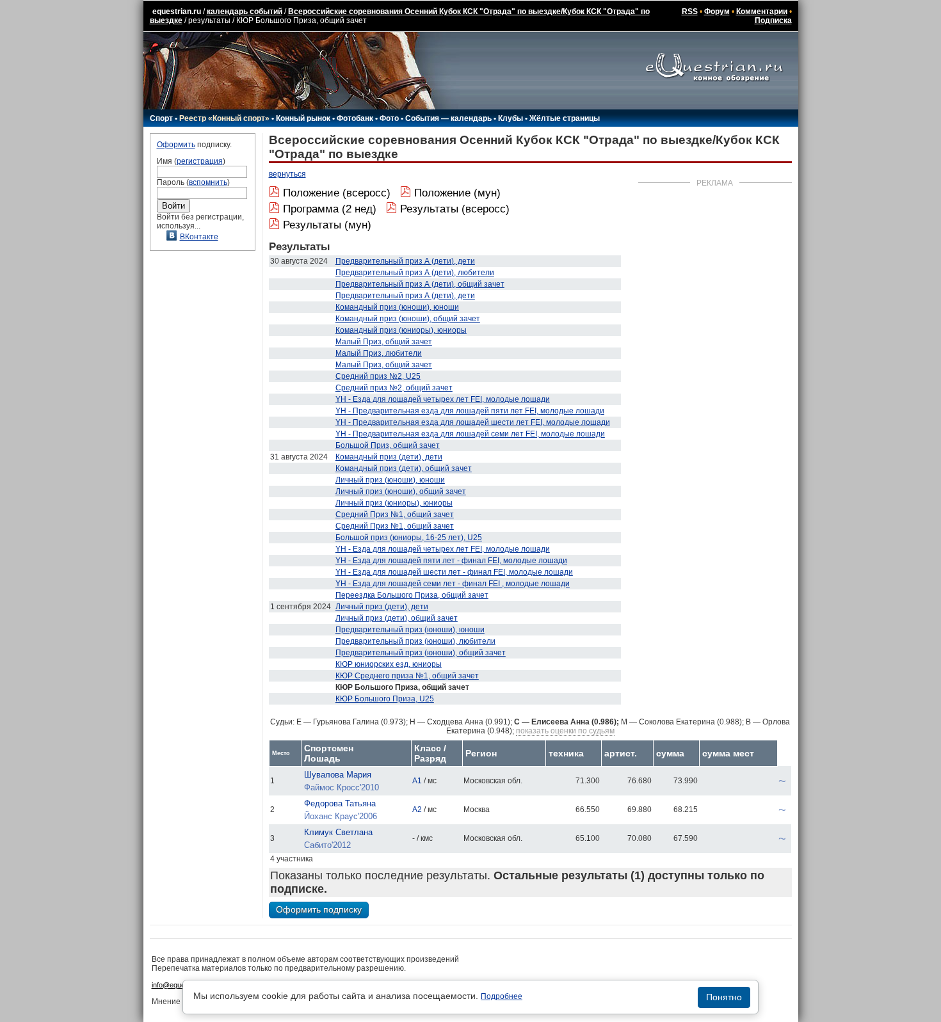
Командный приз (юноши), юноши (397, 307)
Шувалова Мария (337, 774)
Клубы (510, 118)
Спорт (161, 118)
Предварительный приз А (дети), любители (414, 272)
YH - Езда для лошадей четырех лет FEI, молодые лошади (442, 399)
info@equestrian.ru (181, 985)
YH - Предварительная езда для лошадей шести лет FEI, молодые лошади (472, 422)
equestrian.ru (176, 11)
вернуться (287, 174)
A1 (417, 780)
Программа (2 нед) (329, 209)
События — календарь (448, 118)
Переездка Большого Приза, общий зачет (411, 595)
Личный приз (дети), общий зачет (396, 618)
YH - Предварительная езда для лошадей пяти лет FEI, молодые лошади (469, 410)
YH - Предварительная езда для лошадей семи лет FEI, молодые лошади (470, 433)
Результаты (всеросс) (455, 209)
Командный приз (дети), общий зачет (403, 468)
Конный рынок (303, 118)
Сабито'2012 (327, 845)
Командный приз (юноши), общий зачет (407, 318)
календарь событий (244, 11)
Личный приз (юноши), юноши (390, 479)
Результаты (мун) (327, 225)
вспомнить (208, 182)
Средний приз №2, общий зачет (394, 387)
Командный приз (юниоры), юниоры (401, 330)
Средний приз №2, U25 (378, 376)
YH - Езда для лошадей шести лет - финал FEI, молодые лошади (454, 572)
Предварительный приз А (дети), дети (405, 261)
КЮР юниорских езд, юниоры (388, 664)
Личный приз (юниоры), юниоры (394, 503)
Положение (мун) (457, 193)
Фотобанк (355, 118)
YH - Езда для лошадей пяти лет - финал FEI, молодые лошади (451, 560)
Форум (717, 11)
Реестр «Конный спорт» (224, 118)
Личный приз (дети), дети (381, 606)
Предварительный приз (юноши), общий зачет (420, 652)
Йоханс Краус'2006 (340, 816)
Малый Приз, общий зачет (383, 341)
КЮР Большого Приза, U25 (384, 698)
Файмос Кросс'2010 (341, 787)
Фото (389, 118)
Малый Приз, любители (378, 353)
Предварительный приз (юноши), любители (415, 641)
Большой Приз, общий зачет (387, 445)
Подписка (773, 20)
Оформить (176, 144)
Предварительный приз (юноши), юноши (410, 629)
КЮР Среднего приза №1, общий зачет (407, 675)
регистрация (200, 161)
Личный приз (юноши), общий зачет (400, 491)
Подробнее (501, 996)
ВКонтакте (199, 236)
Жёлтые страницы (564, 118)
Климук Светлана (338, 832)
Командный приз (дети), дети (388, 456)
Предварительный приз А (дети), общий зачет (419, 284)
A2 (417, 809)
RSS (690, 11)
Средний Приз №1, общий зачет (394, 514)
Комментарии (761, 11)
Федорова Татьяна (340, 803)
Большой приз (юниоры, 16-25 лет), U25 (408, 537)
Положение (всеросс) (336, 193)
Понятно (724, 997)
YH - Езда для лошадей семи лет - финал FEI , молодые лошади (452, 583)
